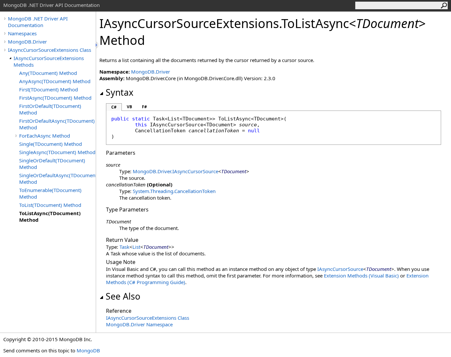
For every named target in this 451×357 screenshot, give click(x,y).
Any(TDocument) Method (48, 73)
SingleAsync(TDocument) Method (57, 152)
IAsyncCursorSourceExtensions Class (49, 50)
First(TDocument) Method (48, 89)
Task (124, 246)
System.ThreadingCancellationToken (174, 191)
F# (144, 107)
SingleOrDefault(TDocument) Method (52, 163)
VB (129, 107)
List (136, 246)
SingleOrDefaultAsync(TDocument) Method (57, 178)
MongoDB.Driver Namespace (139, 324)
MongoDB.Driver (27, 41)
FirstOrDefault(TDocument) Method (50, 109)
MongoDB (88, 350)
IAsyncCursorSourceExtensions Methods (49, 61)
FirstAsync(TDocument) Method (55, 97)
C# (114, 107)
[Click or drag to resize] (97, 45)
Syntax (119, 92)
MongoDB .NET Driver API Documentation (38, 21)
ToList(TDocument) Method (50, 205)
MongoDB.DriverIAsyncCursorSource (175, 171)
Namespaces (22, 33)
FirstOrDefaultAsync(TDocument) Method (57, 124)
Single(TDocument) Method (50, 144)
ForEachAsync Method (44, 135)
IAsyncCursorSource (340, 269)
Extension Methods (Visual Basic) (361, 275)
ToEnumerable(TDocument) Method (50, 193)
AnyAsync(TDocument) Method (54, 81)
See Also (123, 296)
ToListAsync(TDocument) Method (50, 216)
